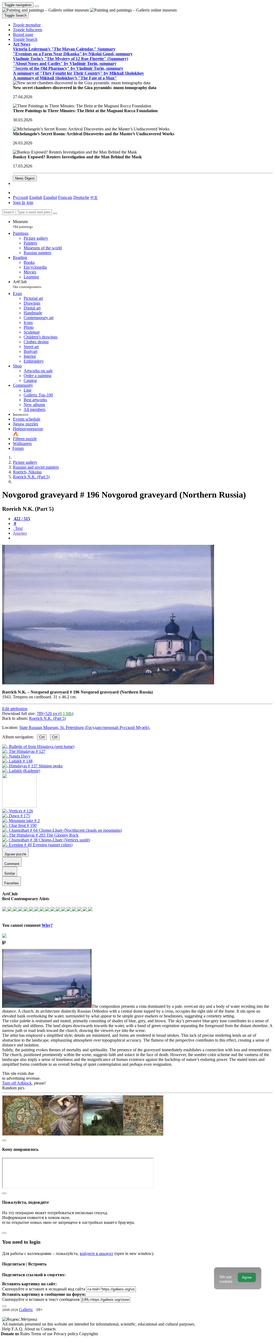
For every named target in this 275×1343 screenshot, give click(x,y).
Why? (47, 925)
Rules (25, 1333)
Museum (23, 224)
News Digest (25, 178)
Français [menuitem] (65, 197)
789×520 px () (55, 713)
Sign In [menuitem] (19, 202)
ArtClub (27, 284)
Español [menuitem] (50, 197)
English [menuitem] (35, 197)
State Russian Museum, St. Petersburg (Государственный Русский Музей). (84, 727)
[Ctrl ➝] (17, 811)
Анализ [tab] (20, 533)
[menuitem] (94, 197)
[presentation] (143, 538)
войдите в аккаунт (96, 1253)
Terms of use (42, 1333)
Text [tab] (18, 528)
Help (7, 1329)
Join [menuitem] (29, 202)
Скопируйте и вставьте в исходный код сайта (43, 1289)
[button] (27, 25)
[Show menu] (37, 6)
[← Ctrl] (21, 770)
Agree (247, 1277)
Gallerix (26, 1309)
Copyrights (88, 1333)
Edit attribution (14, 708)
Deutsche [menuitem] (81, 197)
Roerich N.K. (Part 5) (47, 718)
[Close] (55, 213)
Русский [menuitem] (20, 197)
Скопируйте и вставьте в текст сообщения (40, 1299)
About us (32, 1329)
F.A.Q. (18, 1329)
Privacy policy (66, 1333)
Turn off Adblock (17, 1083)
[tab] (21, 518)
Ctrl (42, 737)
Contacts (48, 1329)
